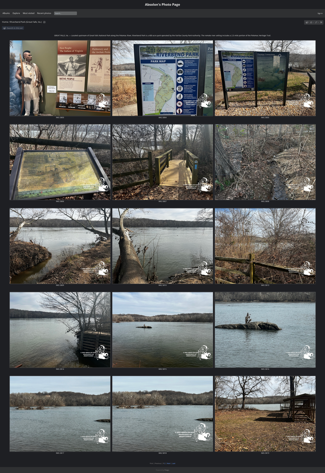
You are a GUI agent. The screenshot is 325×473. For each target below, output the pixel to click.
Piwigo (167, 470)
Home (5, 21)
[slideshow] (321, 22)
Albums (6, 13)
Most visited (28, 13)
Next (168, 463)
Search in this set (15, 28)
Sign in (320, 13)
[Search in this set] (306, 22)
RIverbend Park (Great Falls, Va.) (26, 21)
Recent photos (44, 13)
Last (173, 463)
